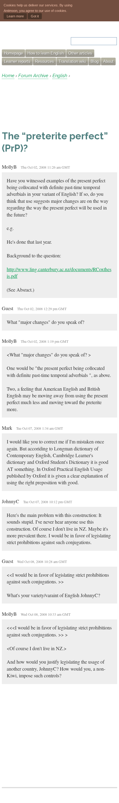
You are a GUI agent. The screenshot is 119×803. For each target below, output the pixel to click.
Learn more (15, 16)
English (59, 75)
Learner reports (17, 61)
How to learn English (45, 53)
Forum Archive (33, 75)
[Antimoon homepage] (27, 37)
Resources (44, 61)
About (108, 61)
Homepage (13, 53)
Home (8, 75)
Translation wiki (72, 61)
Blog (95, 61)
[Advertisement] (50, 104)
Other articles (80, 53)
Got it (35, 16)
